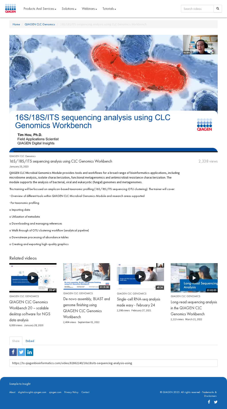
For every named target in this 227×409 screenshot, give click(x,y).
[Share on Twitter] (21, 352)
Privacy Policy (71, 392)
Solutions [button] (68, 8)
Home (16, 24)
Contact (85, 392)
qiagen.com (55, 392)
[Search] (217, 8)
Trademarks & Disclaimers (209, 394)
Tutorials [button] (108, 8)
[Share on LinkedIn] (29, 352)
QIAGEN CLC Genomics (40, 24)
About (12, 392)
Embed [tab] (30, 341)
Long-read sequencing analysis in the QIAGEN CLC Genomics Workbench (194, 307)
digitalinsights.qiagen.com (32, 392)
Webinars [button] (88, 8)
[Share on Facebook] (13, 352)
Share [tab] (16, 341)
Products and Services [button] (38, 8)
